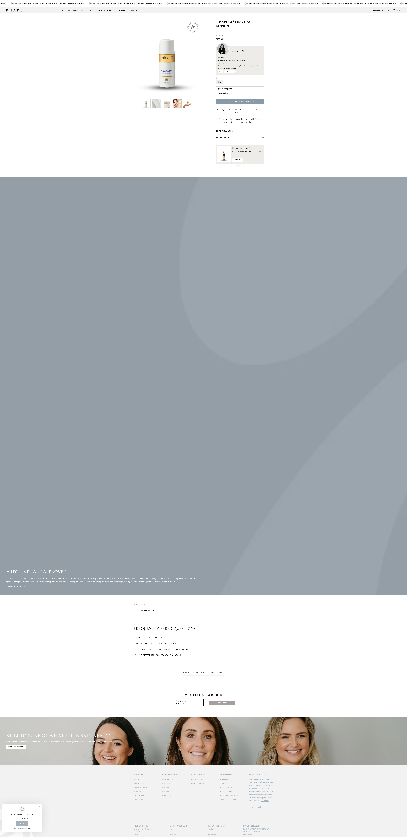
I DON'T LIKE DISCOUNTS (230, 450)
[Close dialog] (254, 378)
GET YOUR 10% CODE (230, 442)
